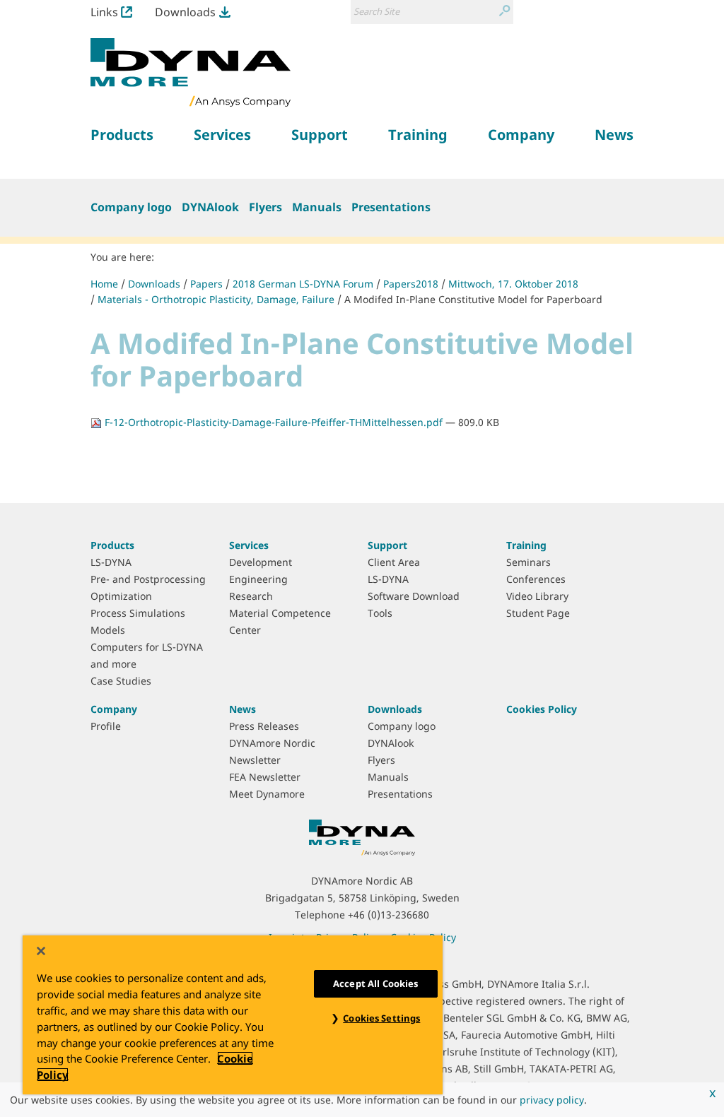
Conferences (536, 579)
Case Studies (120, 680)
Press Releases (264, 726)
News (242, 709)
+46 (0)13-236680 (388, 914)
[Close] (41, 951)
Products (112, 545)
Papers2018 (410, 283)
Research (251, 596)
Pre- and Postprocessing (148, 579)
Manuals (316, 207)
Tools (380, 613)
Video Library (537, 596)
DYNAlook (210, 207)
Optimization (121, 596)
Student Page (538, 613)
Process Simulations (137, 613)
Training (526, 545)
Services (249, 545)
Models (107, 630)
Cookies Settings (381, 1018)
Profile (105, 726)
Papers (206, 283)
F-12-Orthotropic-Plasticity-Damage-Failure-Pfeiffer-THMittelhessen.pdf (273, 422)
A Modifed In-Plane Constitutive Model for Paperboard (473, 299)
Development (260, 562)
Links (104, 12)
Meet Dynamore (267, 793)
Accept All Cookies (375, 983)
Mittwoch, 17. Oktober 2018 (513, 283)
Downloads (185, 12)
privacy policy (552, 1099)
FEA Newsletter (264, 777)
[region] (233, 1014)
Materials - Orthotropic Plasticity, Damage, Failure (216, 299)
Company (113, 709)
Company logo (131, 207)
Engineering (258, 579)
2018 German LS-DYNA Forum (303, 283)
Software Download (414, 596)
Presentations (391, 207)
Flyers (265, 207)
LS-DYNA (111, 562)
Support (387, 545)
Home (104, 283)
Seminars (528, 562)
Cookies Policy (541, 709)
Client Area (394, 562)
